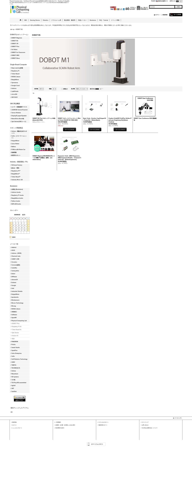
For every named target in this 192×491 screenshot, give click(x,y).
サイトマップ (145, 422)
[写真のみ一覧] (97, 89)
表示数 (36, 88)
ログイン (157, 14)
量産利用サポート (103, 425)
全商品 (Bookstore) (17, 189)
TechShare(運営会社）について (149, 428)
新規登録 (165, 14)
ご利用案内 (58, 422)
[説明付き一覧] (102, 89)
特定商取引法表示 (59, 428)
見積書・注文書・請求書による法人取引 (65, 425)
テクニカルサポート (103, 422)
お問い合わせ (145, 425)
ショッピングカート (17, 428)
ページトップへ (178, 418)
